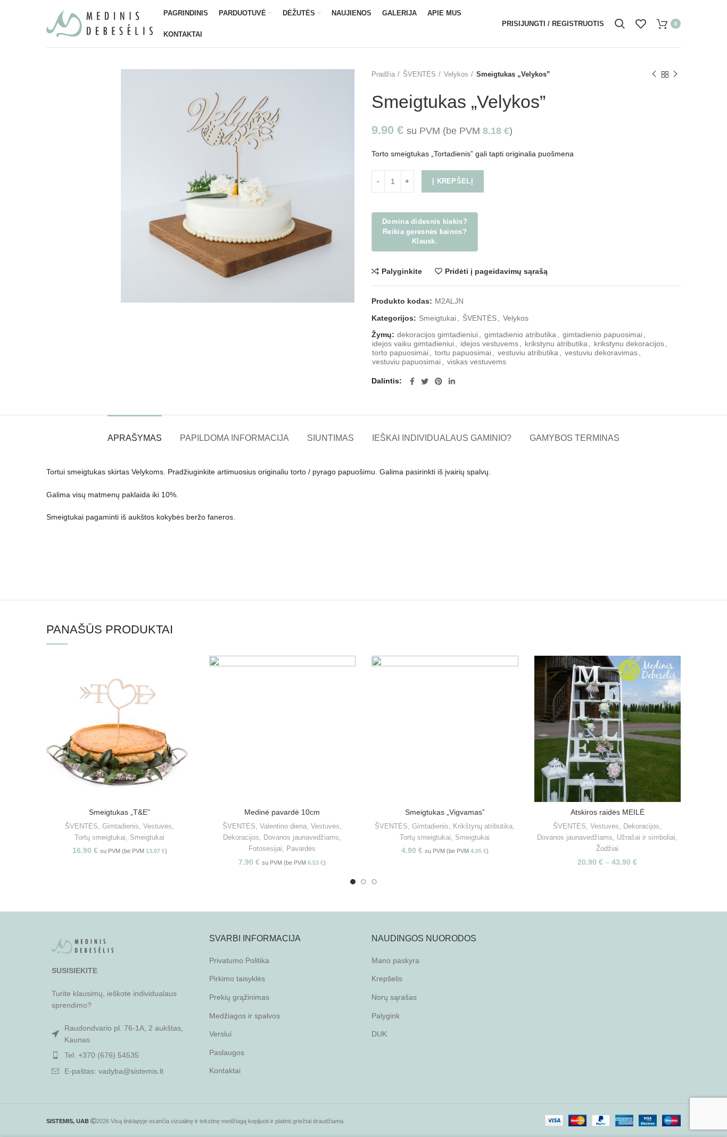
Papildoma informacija (234, 437)
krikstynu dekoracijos (629, 343)
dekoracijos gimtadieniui (437, 334)
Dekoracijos (241, 837)
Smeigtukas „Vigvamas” (445, 812)
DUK (379, 1034)
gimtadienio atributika (520, 334)
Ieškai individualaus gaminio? (441, 437)
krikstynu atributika (556, 343)
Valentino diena (283, 826)
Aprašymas (135, 437)
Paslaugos (226, 1052)
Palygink (385, 1015)
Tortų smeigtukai (100, 837)
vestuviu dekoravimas (601, 352)
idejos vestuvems (489, 343)
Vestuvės (157, 826)
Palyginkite (402, 271)
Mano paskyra (395, 960)
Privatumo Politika (239, 960)
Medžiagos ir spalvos (244, 1015)
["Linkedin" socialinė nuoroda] (451, 381)
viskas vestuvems (476, 361)
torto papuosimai (400, 352)
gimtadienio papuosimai (602, 334)
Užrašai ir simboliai (646, 837)
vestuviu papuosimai (406, 361)
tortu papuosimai (463, 352)
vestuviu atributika (528, 352)
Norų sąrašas (394, 997)
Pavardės (301, 848)
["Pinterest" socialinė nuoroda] (438, 381)
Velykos (456, 74)
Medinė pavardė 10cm (282, 812)
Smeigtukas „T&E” (119, 812)
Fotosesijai (265, 848)
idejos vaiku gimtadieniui (413, 343)
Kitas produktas (675, 74)
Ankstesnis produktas (654, 74)
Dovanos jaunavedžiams (301, 837)
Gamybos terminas (574, 437)
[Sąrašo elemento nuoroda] (120, 1055)
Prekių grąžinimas (239, 997)
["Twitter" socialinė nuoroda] (425, 381)
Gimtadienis (120, 826)
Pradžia (383, 74)
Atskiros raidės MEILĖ (608, 812)
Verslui (220, 1034)
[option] (79, 69)
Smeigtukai (437, 318)
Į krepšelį (452, 181)
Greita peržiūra (185, 697)
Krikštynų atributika (483, 826)
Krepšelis (386, 978)
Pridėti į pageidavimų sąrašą (496, 271)
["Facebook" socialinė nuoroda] (412, 381)
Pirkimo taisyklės (237, 978)
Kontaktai (225, 1070)
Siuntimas (330, 437)
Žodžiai (607, 848)
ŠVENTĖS (419, 74)
